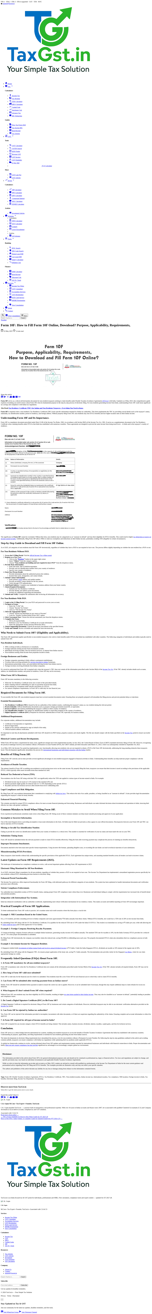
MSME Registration (17, 300)
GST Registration (16, 295)
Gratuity (13, 227)
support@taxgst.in (9, 3)
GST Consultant (16, 289)
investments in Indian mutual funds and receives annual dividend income (42, 948)
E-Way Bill (14, 163)
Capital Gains (9, 1242)
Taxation (4, 320)
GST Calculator (15, 146)
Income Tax (14, 96)
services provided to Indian (39, 662)
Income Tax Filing (16, 286)
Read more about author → (10, 1115)
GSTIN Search (15, 148)
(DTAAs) (105, 401)
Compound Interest (17, 198)
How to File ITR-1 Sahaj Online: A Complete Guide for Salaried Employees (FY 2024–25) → (31, 1118)
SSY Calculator (15, 224)
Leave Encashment (16, 229)
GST (6, 1238)
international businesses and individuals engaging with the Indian (64, 750)
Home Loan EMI (16, 254)
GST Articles (15, 178)
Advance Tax (15, 113)
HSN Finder (14, 151)
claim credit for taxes (9, 924)
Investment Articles (17, 213)
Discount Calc (15, 277)
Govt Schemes (9, 1259)
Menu (24, 315)
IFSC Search (14, 248)
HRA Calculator (16, 104)
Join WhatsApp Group (10, 1312)
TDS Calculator (15, 101)
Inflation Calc (15, 262)
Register (21, 559)
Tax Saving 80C (16, 128)
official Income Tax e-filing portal (41, 555)
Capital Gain (14, 107)
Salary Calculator (16, 260)
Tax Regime (14, 99)
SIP (6, 1244)
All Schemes (14, 236)
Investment (8, 1258)
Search (23, 318)
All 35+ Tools (15, 280)
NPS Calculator (15, 221)
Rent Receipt (14, 131)
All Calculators (10, 1261)
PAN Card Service (16, 297)
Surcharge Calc (15, 110)
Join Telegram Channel (28, 1312)
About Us (8, 1269)
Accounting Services (17, 292)
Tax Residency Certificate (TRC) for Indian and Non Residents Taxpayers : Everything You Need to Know (46, 408)
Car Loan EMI (15, 257)
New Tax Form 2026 (17, 125)
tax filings (128, 952)
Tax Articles (14, 134)
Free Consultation (16, 305)
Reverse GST (15, 154)
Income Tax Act (108, 669)
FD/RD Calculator (16, 204)
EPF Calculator (15, 195)
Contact (7, 1271)
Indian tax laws (61, 793)
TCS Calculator (30, 166)
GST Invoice (14, 157)
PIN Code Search (16, 251)
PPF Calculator (15, 193)
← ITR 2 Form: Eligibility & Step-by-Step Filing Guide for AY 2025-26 (24, 1117)
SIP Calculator (15, 190)
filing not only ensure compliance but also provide (21, 1045)
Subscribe (24, 1285)
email (20, 579)
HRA (7, 1240)
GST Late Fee (15, 175)
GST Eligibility (15, 160)
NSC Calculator (15, 201)
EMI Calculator (15, 272)
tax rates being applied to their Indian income (78, 994)
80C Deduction (15, 116)
